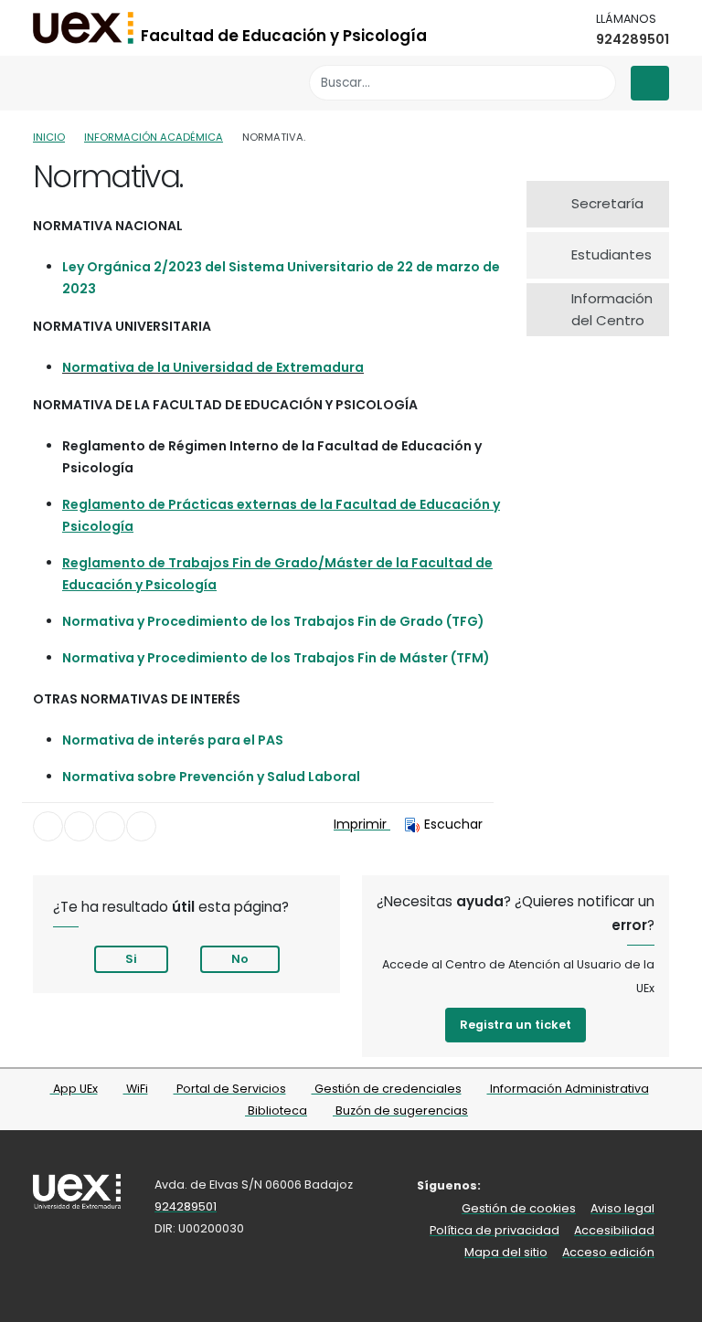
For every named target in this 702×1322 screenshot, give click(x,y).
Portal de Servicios (230, 1088)
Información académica (153, 137)
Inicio (49, 137)
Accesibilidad (614, 1230)
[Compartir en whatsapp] (141, 826)
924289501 (632, 39)
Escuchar (453, 824)
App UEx (74, 1088)
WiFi (135, 1088)
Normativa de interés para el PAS (172, 740)
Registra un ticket (515, 1024)
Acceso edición (608, 1252)
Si (131, 959)
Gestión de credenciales (387, 1088)
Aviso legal (622, 1208)
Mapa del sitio (506, 1252)
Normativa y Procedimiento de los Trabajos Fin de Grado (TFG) (273, 621)
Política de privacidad (494, 1230)
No (240, 959)
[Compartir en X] (79, 826)
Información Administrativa (568, 1088)
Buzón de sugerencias (400, 1110)
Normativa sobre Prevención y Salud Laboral (211, 776)
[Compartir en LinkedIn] (110, 826)
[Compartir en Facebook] (48, 826)
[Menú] (650, 83)
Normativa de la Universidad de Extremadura (213, 367)
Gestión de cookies (519, 1208)
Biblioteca (276, 1110)
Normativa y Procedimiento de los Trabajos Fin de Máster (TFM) (276, 658)
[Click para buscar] (597, 82)
